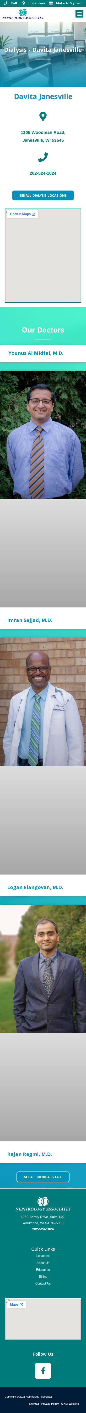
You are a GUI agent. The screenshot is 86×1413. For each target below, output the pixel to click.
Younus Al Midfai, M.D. (35, 353)
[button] (79, 13)
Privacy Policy (50, 1403)
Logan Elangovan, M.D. (35, 887)
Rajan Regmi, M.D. (29, 1154)
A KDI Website (70, 1403)
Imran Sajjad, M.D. (29, 620)
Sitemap (34, 1403)
